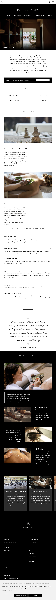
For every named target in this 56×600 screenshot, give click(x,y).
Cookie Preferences (20, 595)
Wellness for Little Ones (12, 293)
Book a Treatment (43, 80)
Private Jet (7, 570)
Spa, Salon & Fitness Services (34, 15)
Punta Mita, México (28, 7)
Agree (35, 595)
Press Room (32, 553)
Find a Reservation (34, 542)
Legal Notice (10, 590)
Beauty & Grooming (10, 269)
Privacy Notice (5, 590)
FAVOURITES (17, 15)
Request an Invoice (34, 539)
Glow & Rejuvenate (10, 258)
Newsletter (32, 561)
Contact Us (7, 550)
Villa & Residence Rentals (11, 578)
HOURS (8, 15)
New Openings (32, 556)
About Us (6, 539)
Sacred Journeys (10, 236)
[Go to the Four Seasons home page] (2, 2)
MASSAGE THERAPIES (10, 248)
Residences (7, 575)
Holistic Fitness (9, 283)
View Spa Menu (28, 308)
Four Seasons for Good (10, 542)
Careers (6, 547)
